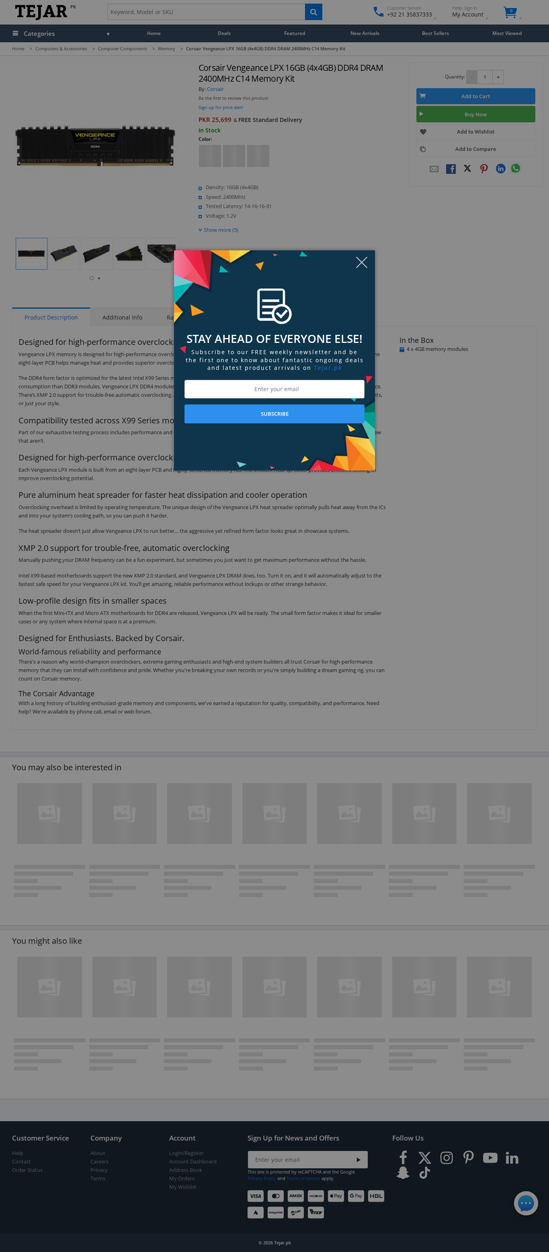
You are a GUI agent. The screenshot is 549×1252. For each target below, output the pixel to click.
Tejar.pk (328, 367)
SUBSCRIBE (275, 413)
